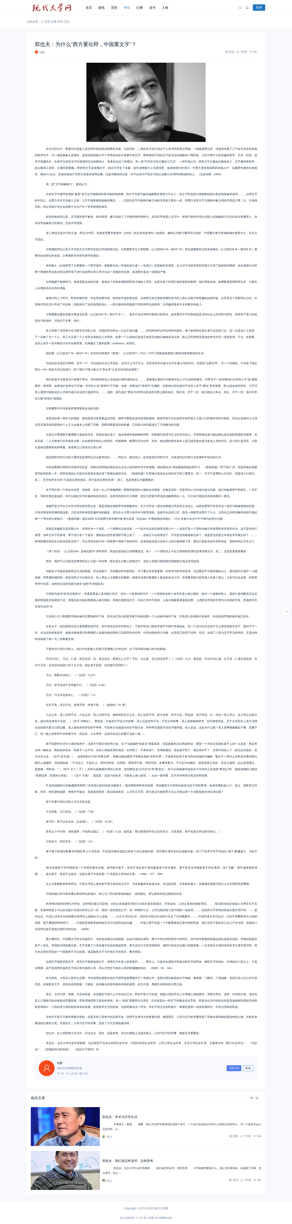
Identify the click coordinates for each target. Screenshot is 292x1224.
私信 (248, 1068)
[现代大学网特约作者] (47, 1068)
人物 (165, 7)
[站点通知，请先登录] (247, 7)
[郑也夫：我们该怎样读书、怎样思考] (65, 1170)
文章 (54, 21)
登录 (259, 7)
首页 (89, 7)
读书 (152, 7)
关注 (234, 1068)
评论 (127, 7)
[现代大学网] (54, 7)
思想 (114, 7)
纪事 (139, 7)
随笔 (101, 7)
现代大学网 (161, 1208)
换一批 (254, 1098)
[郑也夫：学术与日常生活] (65, 1126)
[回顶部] (286, 611)
